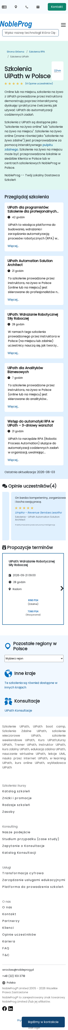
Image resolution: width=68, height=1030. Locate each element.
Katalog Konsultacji (19, 852)
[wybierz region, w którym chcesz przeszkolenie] (15, 7)
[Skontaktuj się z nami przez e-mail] (38, 7)
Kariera (8, 941)
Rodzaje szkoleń (16, 805)
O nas (7, 907)
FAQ (5, 948)
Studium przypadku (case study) (31, 839)
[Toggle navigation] (63, 24)
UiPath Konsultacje (18, 710)
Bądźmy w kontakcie (43, 1022)
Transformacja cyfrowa (23, 873)
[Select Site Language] (4, 7)
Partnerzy (11, 921)
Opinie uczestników (19, 934)
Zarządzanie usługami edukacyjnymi (33, 880)
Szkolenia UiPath (19, 56)
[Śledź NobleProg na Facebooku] (4, 1008)
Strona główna (15, 51)
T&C (6, 955)
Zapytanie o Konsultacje (23, 846)
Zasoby (8, 812)
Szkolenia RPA (37, 51)
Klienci (8, 928)
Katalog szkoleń (16, 791)
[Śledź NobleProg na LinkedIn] (10, 1008)
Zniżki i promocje (17, 798)
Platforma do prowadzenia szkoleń (32, 887)
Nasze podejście (16, 832)
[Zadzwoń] (27, 7)
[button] (61, 588)
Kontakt (57, 7)
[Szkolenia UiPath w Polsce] (19, 23)
